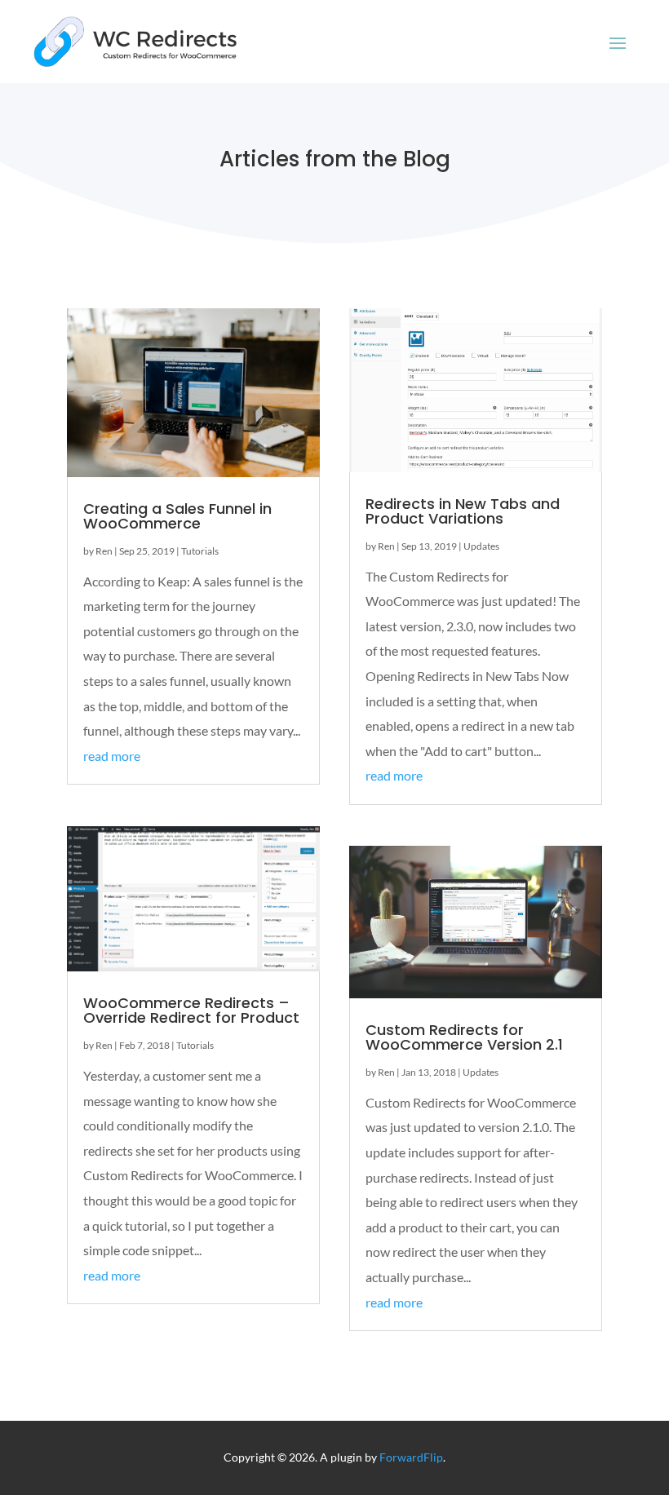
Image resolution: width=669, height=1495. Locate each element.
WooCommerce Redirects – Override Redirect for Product (191, 1010)
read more (111, 755)
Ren (104, 551)
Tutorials (200, 551)
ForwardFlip (411, 1457)
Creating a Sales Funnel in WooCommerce (177, 515)
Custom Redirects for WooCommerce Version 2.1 (464, 1037)
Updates (481, 546)
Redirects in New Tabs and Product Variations (463, 511)
